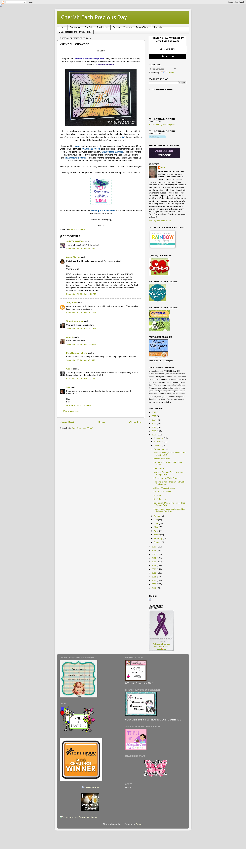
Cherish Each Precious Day (94, 17)
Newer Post (67, 422)
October (158, 446)
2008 (154, 588)
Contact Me (75, 27)
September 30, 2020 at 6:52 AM (80, 360)
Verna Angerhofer (74, 321)
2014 (154, 566)
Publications (102, 27)
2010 (154, 580)
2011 (154, 577)
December (159, 438)
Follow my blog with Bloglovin (162, 124)
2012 (154, 573)
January (158, 542)
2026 (154, 412)
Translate (170, 72)
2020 (154, 435)
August (157, 516)
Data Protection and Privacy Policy (75, 32)
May (156, 527)
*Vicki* (69, 369)
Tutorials (158, 27)
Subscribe (167, 56)
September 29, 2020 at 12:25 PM (81, 313)
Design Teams (142, 27)
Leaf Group (158, 468)
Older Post (135, 422)
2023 (154, 424)
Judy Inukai (72, 303)
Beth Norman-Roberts (76, 353)
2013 (154, 569)
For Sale (89, 27)
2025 (154, 416)
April (156, 531)
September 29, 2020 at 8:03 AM (80, 249)
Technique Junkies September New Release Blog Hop (169, 510)
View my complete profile (160, 221)
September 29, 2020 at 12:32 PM (81, 328)
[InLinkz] (150, 599)
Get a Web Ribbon (161, 647)
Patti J (164, 167)
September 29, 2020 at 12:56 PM (81, 344)
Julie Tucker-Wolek (75, 241)
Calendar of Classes (122, 27)
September (159, 449)
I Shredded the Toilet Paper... (166, 478)
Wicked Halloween (161, 459)
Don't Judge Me (160, 499)
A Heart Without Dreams (164, 488)
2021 (154, 431)
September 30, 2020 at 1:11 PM (80, 379)
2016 (154, 558)
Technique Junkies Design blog (88, 59)
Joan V (69, 337)
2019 (154, 547)
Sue (68, 387)
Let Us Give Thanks (162, 492)
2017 (154, 554)
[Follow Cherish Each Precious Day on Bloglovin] (157, 139)
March (157, 535)
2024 (154, 420)
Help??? (157, 495)
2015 (154, 562)
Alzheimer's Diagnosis (161, 644)
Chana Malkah (73, 257)
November (159, 442)
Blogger (139, 824)
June (156, 523)
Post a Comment (70, 411)
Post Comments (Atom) (82, 428)
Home (62, 27)
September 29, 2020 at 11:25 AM (81, 294)
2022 (154, 427)
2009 (154, 584)
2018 (154, 551)
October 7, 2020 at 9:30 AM (78, 405)
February (158, 538)
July (156, 520)
